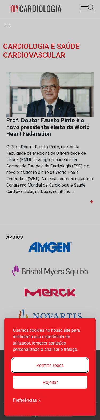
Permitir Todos (50, 365)
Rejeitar (50, 382)
